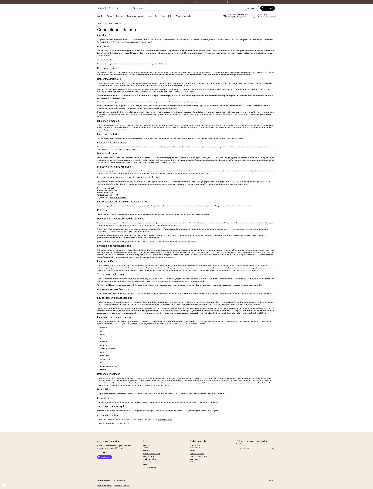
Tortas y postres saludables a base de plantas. (186, 2)
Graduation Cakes (149, 459)
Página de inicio (102, 23)
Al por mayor (194, 459)
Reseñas (192, 451)
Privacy (109, 485)
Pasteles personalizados (151, 453)
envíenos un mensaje (165, 419)
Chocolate (146, 451)
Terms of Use (101, 485)
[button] (267, 8)
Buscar (145, 465)
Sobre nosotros (195, 445)
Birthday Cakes (148, 456)
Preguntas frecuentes (197, 453)
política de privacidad (110, 64)
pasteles (146, 445)
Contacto (193, 462)
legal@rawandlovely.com (118, 197)
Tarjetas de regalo (149, 467)
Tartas (145, 448)
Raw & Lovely (120, 481)
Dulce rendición (195, 448)
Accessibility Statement (122, 485)
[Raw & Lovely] (108, 8)
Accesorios (147, 462)
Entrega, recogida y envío (198, 456)
